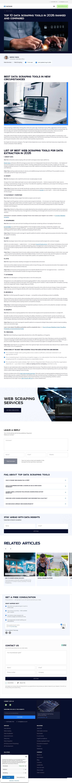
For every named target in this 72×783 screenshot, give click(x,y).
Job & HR (39, 728)
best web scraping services (27, 373)
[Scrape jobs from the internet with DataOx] (8, 6)
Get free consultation (12, 410)
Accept (8, 777)
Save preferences (21, 777)
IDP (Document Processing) (11, 743)
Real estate (40, 733)
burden (42, 190)
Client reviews (40, 772)
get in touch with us (26, 378)
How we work (40, 767)
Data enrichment (8, 736)
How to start (40, 770)
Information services (42, 731)
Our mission (40, 757)
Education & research (42, 743)
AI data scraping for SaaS (43, 741)
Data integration (8, 741)
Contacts (39, 762)
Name (8, 454)
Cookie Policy (11, 780)
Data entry (6, 738)
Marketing (39, 748)
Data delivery (7, 728)
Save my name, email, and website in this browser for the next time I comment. (33, 461)
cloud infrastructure (41, 244)
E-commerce (40, 736)
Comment (9, 440)
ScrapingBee (7, 226)
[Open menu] (54, 6)
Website (51, 454)
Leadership (40, 765)
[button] (26, 756)
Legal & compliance (42, 738)
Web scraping (7, 731)
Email (29, 454)
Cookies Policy (17, 687)
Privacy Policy (16, 780)
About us (39, 755)
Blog (38, 760)
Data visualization (8, 733)
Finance (39, 746)
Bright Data (7, 163)
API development (8, 746)
